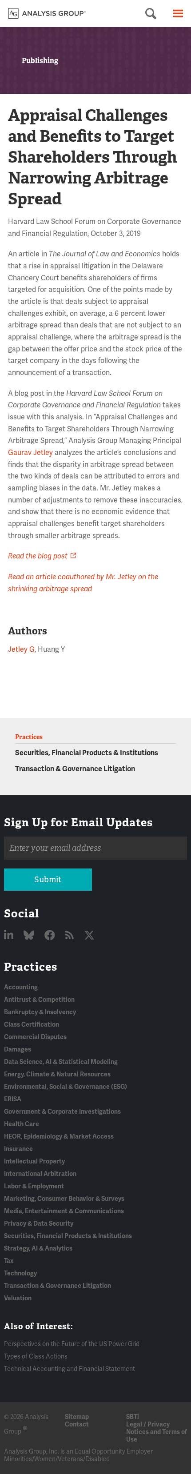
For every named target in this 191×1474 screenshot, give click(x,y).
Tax (8, 1261)
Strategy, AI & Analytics (38, 1248)
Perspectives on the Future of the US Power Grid (71, 1344)
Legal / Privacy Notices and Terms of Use (156, 1432)
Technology (20, 1273)
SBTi (132, 1417)
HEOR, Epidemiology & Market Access (59, 1136)
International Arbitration (40, 1174)
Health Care (21, 1124)
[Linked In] (10, 935)
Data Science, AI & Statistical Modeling (61, 1062)
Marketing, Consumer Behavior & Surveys (64, 1199)
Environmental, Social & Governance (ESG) (65, 1087)
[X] (89, 935)
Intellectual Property (34, 1161)
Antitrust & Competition (39, 1000)
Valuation (18, 1298)
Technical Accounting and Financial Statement (69, 1369)
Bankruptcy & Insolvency (40, 1012)
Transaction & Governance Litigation (75, 769)
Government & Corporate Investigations (62, 1111)
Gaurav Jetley (30, 452)
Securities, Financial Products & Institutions (86, 753)
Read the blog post (38, 556)
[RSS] (70, 935)
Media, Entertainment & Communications (64, 1211)
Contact (77, 1424)
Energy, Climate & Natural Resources (57, 1074)
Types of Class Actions (36, 1356)
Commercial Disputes (35, 1037)
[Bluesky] (30, 935)
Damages (17, 1049)
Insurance (18, 1149)
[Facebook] (50, 935)
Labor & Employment (34, 1186)
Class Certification (31, 1024)
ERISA (12, 1099)
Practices (30, 967)
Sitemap (77, 1417)
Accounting (21, 987)
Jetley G (21, 649)
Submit (47, 879)
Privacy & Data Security (38, 1223)
